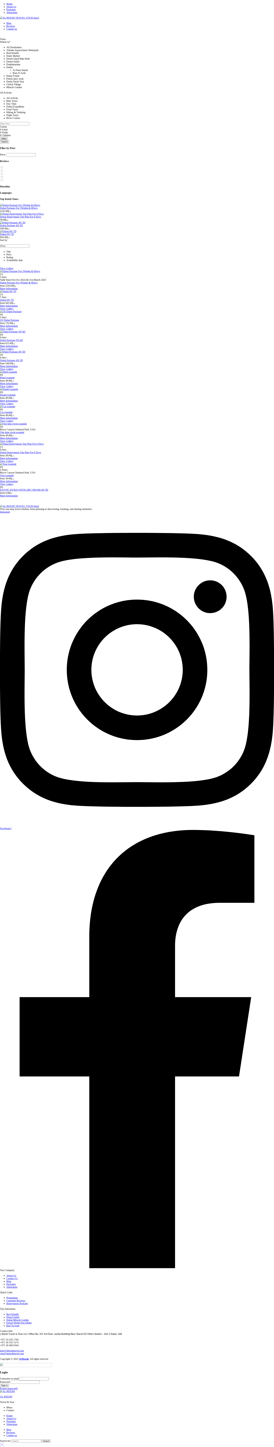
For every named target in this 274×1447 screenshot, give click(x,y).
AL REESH (6, 1396)
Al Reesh (24, 1359)
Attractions (11, 1424)
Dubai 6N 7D (7, 234)
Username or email (9, 1378)
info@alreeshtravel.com (12, 1350)
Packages (11, 1421)
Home (9, 1415)
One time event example (12, 432)
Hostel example (8, 395)
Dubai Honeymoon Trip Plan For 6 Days (20, 216)
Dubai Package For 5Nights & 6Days (19, 208)
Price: (3, 154)
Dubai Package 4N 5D (11, 225)
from (2, 285)
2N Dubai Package (9, 320)
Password (5, 1382)
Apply (4, 138)
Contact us (11, 1435)
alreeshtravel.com (15, 1353)
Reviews (10, 1432)
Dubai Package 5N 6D (11, 340)
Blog (8, 1429)
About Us (11, 1418)
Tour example (7, 475)
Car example (6, 412)
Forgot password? (9, 1388)
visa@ (3, 1353)
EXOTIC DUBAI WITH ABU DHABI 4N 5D (24, 490)
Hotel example (7, 377)
